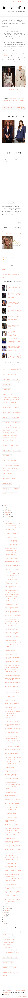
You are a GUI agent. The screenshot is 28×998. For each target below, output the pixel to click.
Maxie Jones (15, 447)
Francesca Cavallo (14, 414)
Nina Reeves (13, 460)
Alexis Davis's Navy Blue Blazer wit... (11, 140)
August (7, 518)
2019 (5, 505)
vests (17, 972)
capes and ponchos (7, 937)
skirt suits (5, 967)
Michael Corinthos (7, 450)
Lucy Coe (13, 440)
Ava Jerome (13, 376)
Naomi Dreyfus (6, 458)
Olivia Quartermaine (7, 465)
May (6, 903)
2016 (5, 912)
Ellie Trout (15, 407)
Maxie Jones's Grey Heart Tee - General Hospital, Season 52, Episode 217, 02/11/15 (14, 318)
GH (14, 100)
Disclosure (4, 272)
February (7, 908)
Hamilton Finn (6, 420)
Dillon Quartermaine (15, 404)
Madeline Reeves (14, 445)
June (6, 521)
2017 (5, 509)
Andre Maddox (14, 374)
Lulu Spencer (14, 442)
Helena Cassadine (15, 422)
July (6, 520)
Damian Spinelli (15, 397)
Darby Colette (6, 402)
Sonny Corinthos (7, 483)
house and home (6, 949)
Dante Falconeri (15, 399)
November (7, 512)
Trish (4, 491)
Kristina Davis (6, 435)
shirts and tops (6, 965)
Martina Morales (19, 100)
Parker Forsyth (6, 468)
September (8, 516)
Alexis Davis (15, 371)
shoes (13, 965)
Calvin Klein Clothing (14, 89)
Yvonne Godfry (13, 493)
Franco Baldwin (6, 417)
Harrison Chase (14, 420)
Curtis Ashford (6, 397)
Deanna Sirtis (14, 402)
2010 (5, 923)
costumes (5, 942)
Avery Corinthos (6, 379)
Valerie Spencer (10, 491)
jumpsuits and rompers (8, 952)
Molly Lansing (16, 450)
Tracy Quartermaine (14, 488)
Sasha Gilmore (6, 478)
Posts (5, 257)
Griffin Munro (15, 417)
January (7, 910)
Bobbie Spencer (15, 379)
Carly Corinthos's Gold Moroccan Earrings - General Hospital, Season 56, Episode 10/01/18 (11, 233)
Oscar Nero (16, 465)
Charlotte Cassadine (7, 392)
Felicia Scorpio (16, 412)
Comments (7, 260)
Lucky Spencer (6, 440)
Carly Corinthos (16, 387)
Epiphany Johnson (7, 412)
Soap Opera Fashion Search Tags (10, 274)
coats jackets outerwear (8, 939)
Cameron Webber (6, 387)
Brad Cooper (6, 382)
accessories (17, 932)
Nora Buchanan (6, 463)
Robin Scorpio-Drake (7, 473)
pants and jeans (6, 960)
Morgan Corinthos (7, 455)
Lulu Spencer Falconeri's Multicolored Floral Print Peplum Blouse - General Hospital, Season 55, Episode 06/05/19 (14, 303)
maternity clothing (12, 957)
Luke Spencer (6, 442)
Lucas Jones (13, 437)
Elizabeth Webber (7, 407)
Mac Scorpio (6, 445)
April (6, 905)
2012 (5, 919)
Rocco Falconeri (6, 475)
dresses (11, 942)
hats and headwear (7, 947)
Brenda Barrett (14, 382)
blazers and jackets (13, 98)
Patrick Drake (15, 468)
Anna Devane (6, 376)
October (7, 514)
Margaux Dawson (7, 447)
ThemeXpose (6, 994)
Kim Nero (12, 432)
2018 (5, 507)
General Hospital (8, 100)
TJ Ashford (5, 488)
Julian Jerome (14, 430)
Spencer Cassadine (7, 486)
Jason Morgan (13, 425)
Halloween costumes (7, 932)
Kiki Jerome (5, 432)
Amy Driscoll (6, 374)
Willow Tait (5, 493)
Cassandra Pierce (7, 389)
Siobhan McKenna (16, 480)
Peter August (6, 470)
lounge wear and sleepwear (9, 954)
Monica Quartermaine (8, 453)
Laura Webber (14, 435)
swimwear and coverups (8, 972)
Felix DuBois (5, 414)
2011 (5, 921)
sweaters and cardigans (8, 970)
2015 (5, 914)
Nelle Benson (6, 460)
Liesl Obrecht (6, 437)
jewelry (14, 949)
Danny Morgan (6, 399)
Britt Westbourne (7, 384)
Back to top (21, 996)
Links (3, 277)
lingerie (17, 952)
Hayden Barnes (6, 422)
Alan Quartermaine (15, 369)
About (3, 269)
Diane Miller (5, 404)
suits (15, 967)
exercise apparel (6, 944)
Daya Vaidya (21, 98)
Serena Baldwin (6, 480)
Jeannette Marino (7, 427)
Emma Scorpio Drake (7, 409)
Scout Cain (13, 478)
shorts (18, 965)
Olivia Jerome (15, 463)
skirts (11, 967)
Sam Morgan (15, 475)
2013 (5, 917)
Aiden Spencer (6, 369)
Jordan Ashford (16, 427)
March (6, 906)
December (7, 510)
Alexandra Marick (7, 371)
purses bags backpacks (8, 962)
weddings (5, 975)
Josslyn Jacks (6, 430)
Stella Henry (16, 486)
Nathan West (14, 458)
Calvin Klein (7, 55)
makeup (4, 957)
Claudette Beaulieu (7, 394)
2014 (5, 916)
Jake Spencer (5, 425)
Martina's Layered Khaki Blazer (11, 88)
